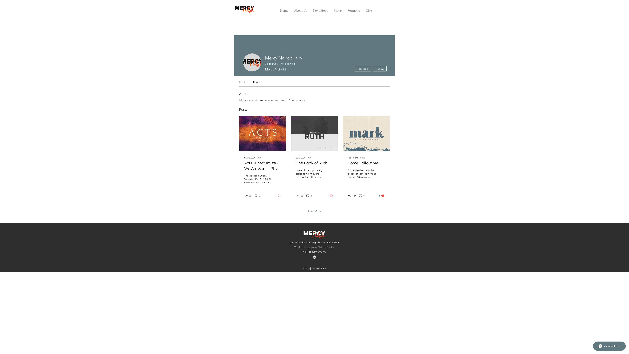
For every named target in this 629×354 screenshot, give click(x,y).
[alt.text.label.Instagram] (314, 257)
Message (363, 68)
